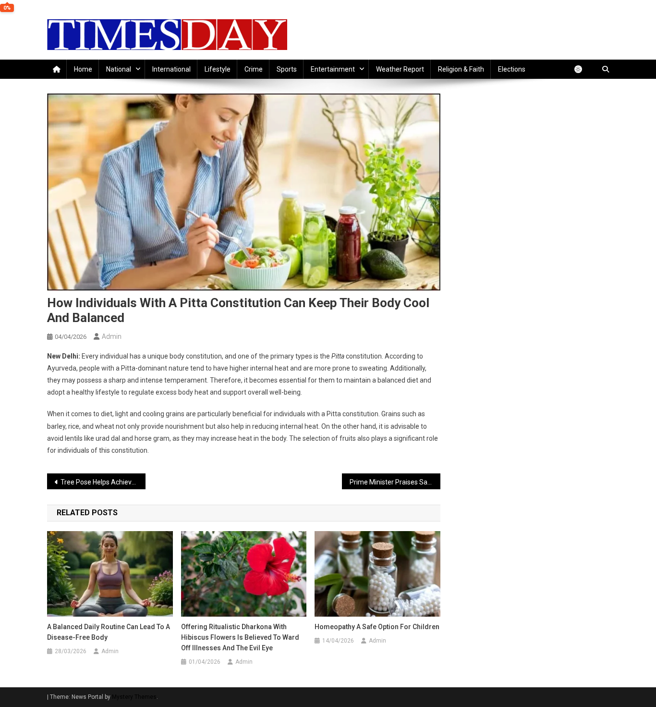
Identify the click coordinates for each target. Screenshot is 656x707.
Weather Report (400, 69)
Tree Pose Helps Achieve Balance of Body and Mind (103, 482)
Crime (253, 69)
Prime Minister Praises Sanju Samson (395, 482)
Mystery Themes (134, 697)
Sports (287, 69)
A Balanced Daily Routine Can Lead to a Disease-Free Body (108, 632)
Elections (511, 69)
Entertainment (333, 69)
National (118, 69)
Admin (111, 336)
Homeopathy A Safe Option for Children (377, 627)
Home (83, 69)
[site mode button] (583, 69)
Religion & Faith (461, 69)
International (171, 69)
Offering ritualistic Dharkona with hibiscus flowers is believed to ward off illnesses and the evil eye (240, 637)
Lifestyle (218, 69)
